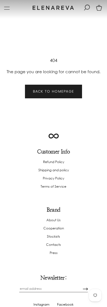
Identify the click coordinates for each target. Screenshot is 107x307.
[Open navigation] (7, 8)
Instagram (41, 304)
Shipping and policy (53, 170)
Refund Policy (53, 162)
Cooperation (53, 228)
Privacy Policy (53, 178)
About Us (53, 220)
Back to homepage (53, 91)
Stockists (53, 236)
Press (54, 252)
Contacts (53, 244)
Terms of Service (53, 186)
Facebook (65, 304)
